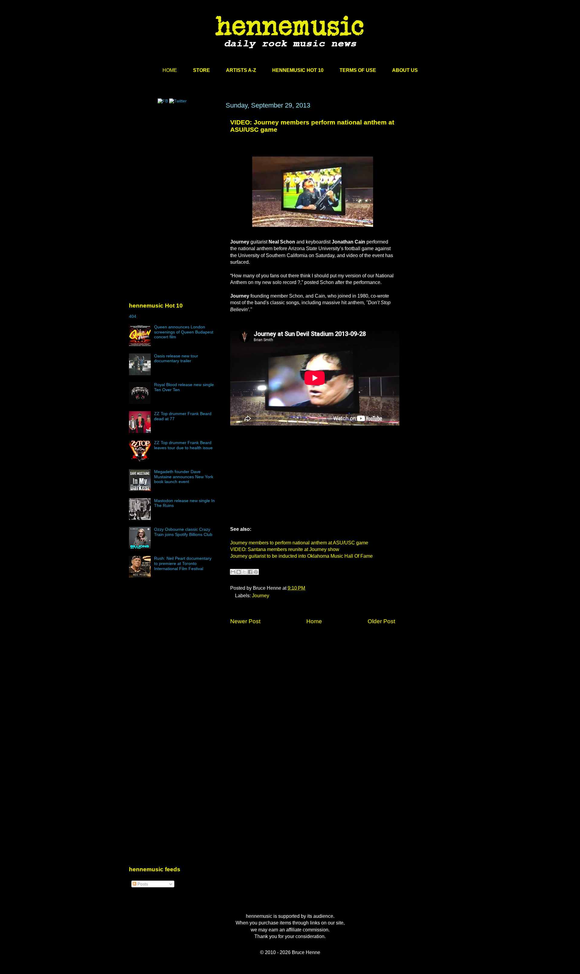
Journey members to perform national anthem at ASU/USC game (299, 542)
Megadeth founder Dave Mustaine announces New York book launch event (183, 476)
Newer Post (245, 621)
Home (314, 621)
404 (132, 316)
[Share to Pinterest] (256, 572)
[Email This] (233, 572)
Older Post (381, 621)
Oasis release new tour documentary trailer (176, 358)
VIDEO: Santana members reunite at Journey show (284, 549)
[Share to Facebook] (250, 572)
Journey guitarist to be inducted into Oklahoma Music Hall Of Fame (301, 556)
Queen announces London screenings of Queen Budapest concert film (183, 332)
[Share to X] (244, 572)
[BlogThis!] (239, 572)
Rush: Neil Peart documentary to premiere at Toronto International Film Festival (182, 563)
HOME (170, 70)
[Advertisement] (174, 159)
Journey (260, 595)
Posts (142, 884)
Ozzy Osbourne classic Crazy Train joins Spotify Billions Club (183, 532)
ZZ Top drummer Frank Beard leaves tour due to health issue (183, 445)
